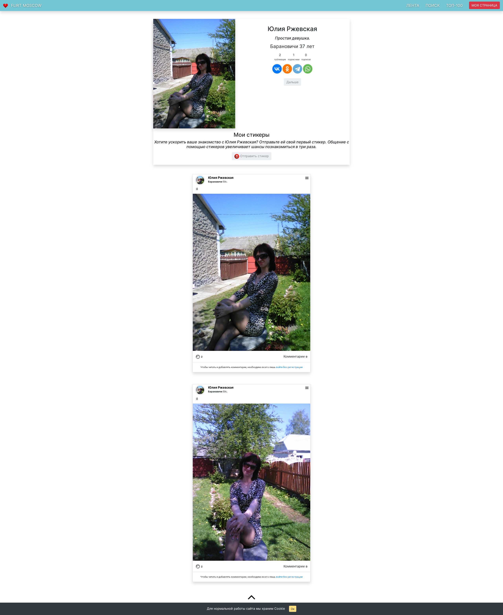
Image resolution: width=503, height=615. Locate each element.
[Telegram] (297, 69)
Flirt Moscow (26, 5)
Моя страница (484, 5)
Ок (293, 608)
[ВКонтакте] (277, 69)
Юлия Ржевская (220, 178)
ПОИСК (433, 5)
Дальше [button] (292, 82)
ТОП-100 (454, 5)
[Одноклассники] (287, 69)
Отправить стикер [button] (254, 156)
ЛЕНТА (412, 5)
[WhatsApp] (307, 69)
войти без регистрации (289, 367)
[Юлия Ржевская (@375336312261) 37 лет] (194, 73)
